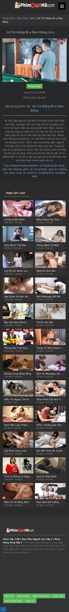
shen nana (58, 595)
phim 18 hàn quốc (13, 600)
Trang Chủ (8, 18)
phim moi (9, 595)
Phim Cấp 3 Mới (25, 18)
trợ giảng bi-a (46, 172)
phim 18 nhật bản (41, 595)
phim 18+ (30, 600)
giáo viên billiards (12, 169)
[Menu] (62, 6)
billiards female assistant (24, 165)
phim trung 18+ (17, 172)
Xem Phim (36, 86)
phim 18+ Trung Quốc (35, 169)
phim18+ (32, 172)
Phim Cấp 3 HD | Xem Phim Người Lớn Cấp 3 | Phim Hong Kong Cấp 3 (34, 5)
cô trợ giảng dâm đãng (52, 165)
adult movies (23, 595)
